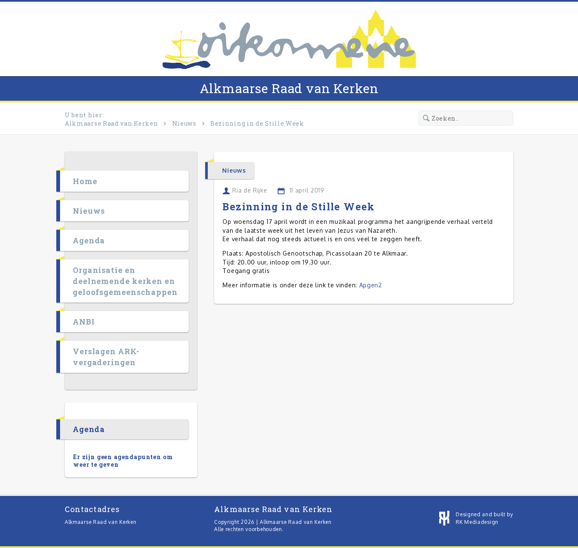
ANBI (84, 322)
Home (85, 181)
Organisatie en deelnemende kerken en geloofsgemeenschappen (125, 281)
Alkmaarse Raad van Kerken (289, 88)
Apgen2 (370, 285)
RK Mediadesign (477, 522)
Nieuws (184, 123)
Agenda (89, 240)
